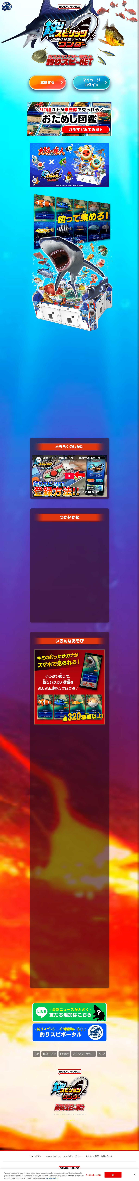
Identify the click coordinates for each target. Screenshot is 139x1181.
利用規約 (64, 1053)
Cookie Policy (52, 1178)
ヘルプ (101, 1053)
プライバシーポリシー (83, 1053)
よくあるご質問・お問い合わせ (99, 1156)
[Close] (135, 1175)
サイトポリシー (36, 1156)
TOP (36, 1053)
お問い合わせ (49, 1053)
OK (113, 1174)
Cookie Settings (93, 1174)
